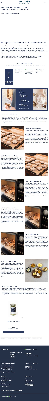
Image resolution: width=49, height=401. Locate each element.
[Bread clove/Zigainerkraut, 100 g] (13, 308)
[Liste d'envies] (45, 2)
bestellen (13, 356)
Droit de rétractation (29, 380)
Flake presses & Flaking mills (6, 380)
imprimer (2, 390)
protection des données (10, 390)
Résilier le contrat (29, 385)
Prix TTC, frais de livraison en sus (13, 328)
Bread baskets (3, 381)
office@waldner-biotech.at (9, 367)
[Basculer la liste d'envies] (22, 317)
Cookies (20, 390)
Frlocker (39, 338)
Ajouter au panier (13, 332)
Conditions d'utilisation (29, 381)
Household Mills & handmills (6, 378)
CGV (17, 390)
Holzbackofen (13, 338)
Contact (26, 378)
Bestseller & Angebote (5, 386)
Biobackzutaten (4, 338)
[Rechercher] (43, 2)
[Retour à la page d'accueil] (24, 2)
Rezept (33, 338)
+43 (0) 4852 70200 (6, 368)
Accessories (3, 383)
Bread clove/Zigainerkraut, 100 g (13, 321)
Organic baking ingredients (6, 384)
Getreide (20, 338)
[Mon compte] (47, 2)
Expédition (27, 383)
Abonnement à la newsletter (31, 355)
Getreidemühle (27, 338)
